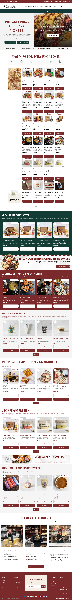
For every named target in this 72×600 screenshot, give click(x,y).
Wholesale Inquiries (53, 588)
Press (61, 584)
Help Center (53, 581)
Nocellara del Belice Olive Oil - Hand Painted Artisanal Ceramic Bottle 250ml (10, 338)
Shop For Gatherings (23, 42)
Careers (52, 585)
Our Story (61, 580)
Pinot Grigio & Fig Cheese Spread (48, 170)
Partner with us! (17, 587)
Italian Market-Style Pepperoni (37, 192)
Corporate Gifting (48, 1)
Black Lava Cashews (42, 493)
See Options (27, 156)
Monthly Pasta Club (27, 147)
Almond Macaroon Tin (59, 80)
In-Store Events (17, 582)
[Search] (22, 6)
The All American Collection (60, 386)
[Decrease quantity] (3, 346)
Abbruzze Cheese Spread (26, 170)
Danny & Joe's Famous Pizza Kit (37, 80)
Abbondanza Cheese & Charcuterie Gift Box (26, 102)
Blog (14, 580)
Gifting (26, 6)
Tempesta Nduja (59, 192)
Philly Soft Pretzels (24, 386)
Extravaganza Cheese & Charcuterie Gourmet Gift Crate (27, 125)
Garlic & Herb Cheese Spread (58, 170)
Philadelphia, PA (66, 1)
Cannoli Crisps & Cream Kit (43, 386)
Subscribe (43, 586)
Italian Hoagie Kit (48, 80)
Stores (54, 6)
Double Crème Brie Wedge (26, 338)
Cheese (38, 6)
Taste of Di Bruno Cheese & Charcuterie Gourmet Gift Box (37, 102)
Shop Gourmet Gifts (10, 42)
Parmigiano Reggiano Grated (60, 338)
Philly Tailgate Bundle (25, 80)
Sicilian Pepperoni (48, 192)
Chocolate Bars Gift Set (8, 493)
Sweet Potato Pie (57, 493)
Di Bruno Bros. (17, 598)
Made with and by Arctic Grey (63, 598)
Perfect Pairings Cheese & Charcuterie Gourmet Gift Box (48, 102)
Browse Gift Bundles (52, 35)
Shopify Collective (63, 589)
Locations (61, 582)
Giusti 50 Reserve (59, 125)
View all (36, 206)
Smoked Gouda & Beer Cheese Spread (37, 170)
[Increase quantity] (18, 346)
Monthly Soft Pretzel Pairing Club (36, 147)
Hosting (3, 582)
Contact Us (62, 587)
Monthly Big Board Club (59, 147)
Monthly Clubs (58, 1)
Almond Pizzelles (24, 493)
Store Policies (53, 583)
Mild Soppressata (26, 192)
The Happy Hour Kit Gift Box (10, 386)
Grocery (42, 6)
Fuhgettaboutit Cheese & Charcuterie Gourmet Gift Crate (38, 125)
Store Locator (16, 584)
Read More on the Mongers (36, 566)
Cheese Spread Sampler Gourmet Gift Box (59, 102)
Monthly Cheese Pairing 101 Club (48, 147)
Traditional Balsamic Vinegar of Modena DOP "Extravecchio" (48, 125)
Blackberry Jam (40, 338)
